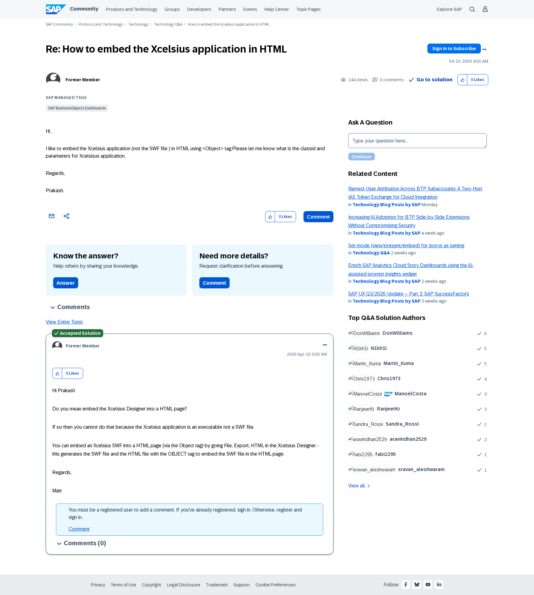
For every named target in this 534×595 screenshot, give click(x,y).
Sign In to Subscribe (454, 48)
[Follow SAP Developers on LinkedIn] (439, 584)
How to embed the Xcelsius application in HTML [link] (228, 25)
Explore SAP (449, 9)
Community (84, 8)
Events (250, 9)
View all (356, 485)
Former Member (83, 79)
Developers (199, 9)
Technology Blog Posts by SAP (387, 204)
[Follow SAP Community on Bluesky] (416, 584)
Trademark (217, 584)
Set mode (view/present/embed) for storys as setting (406, 245)
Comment (318, 216)
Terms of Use (123, 584)
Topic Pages (308, 9)
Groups (172, 9)
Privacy (98, 584)
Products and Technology (131, 9)
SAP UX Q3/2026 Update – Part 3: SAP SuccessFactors (408, 293)
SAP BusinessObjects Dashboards (77, 108)
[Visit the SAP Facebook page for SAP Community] (405, 584)
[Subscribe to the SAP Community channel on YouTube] (428, 584)
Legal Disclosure (183, 584)
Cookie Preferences (276, 584)
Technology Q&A (168, 25)
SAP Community (59, 25)
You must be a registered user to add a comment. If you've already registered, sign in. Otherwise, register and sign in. (185, 513)
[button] (462, 79)
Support (241, 584)
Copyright (151, 584)
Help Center (277, 9)
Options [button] (484, 49)
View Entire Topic (64, 322)
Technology (138, 25)
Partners (227, 9)
